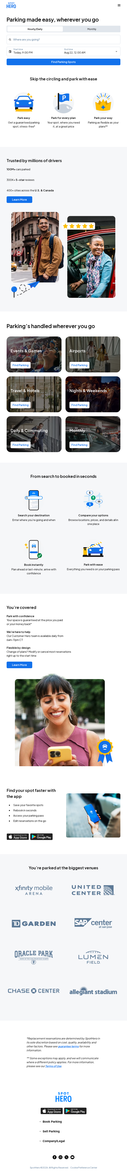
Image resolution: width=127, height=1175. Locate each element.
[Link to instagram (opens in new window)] (61, 1158)
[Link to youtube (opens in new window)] (72, 1158)
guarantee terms (68, 1046)
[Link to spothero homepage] (63, 1097)
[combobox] (63, 39)
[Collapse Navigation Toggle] (119, 5)
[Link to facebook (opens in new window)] (55, 1158)
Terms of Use (53, 1066)
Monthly (91, 29)
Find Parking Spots (63, 62)
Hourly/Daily (35, 29)
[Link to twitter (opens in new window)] (66, 1158)
